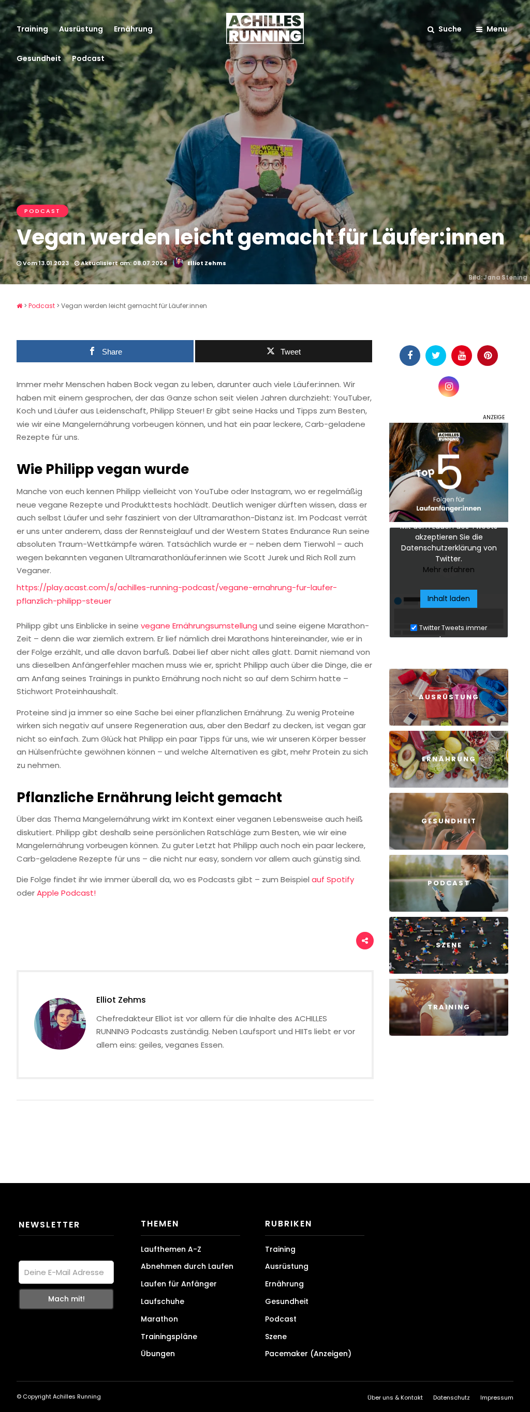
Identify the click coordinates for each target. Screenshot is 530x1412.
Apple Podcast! (66, 892)
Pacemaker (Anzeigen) (308, 1353)
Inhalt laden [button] (449, 598)
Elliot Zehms (206, 263)
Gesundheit (39, 58)
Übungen (158, 1353)
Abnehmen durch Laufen (187, 1266)
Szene (276, 1336)
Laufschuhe (162, 1301)
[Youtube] (461, 355)
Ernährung (133, 29)
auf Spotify (333, 879)
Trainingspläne (169, 1336)
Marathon (159, 1319)
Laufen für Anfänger (179, 1284)
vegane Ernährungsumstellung (199, 625)
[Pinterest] (487, 355)
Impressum (496, 1397)
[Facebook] (410, 355)
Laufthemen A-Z (171, 1249)
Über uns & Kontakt (395, 1397)
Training (32, 29)
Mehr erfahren (449, 569)
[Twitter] (435, 355)
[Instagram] (448, 386)
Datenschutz (451, 1397)
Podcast (88, 58)
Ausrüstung (81, 29)
